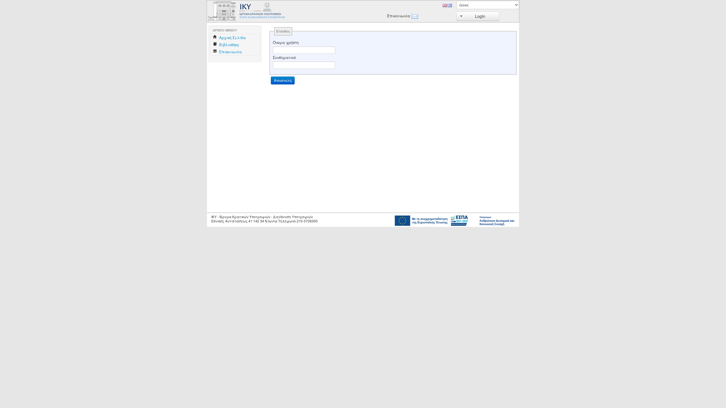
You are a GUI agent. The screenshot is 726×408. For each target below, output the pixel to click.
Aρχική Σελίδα (232, 37)
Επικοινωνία (397, 15)
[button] (478, 16)
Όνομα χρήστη (286, 42)
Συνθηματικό (284, 57)
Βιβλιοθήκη (228, 44)
